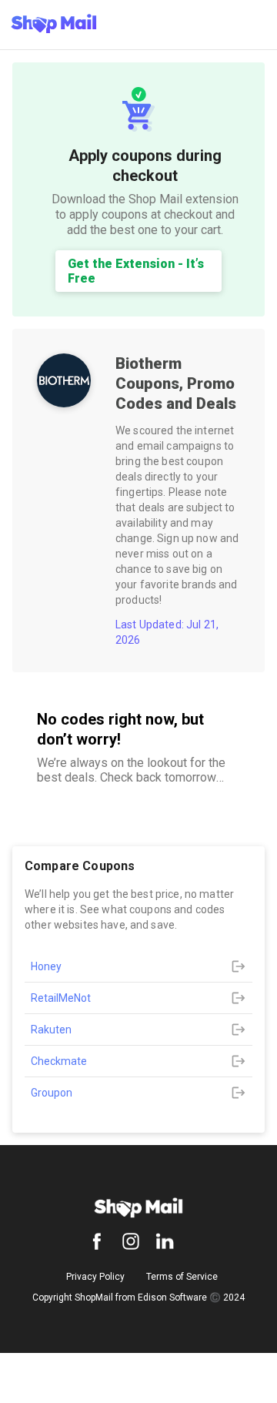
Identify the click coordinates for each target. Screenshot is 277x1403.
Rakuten (51, 1029)
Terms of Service (182, 1276)
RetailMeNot (61, 998)
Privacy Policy (95, 1276)
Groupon (51, 1093)
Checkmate (59, 1061)
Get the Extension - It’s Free (136, 271)
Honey (46, 966)
